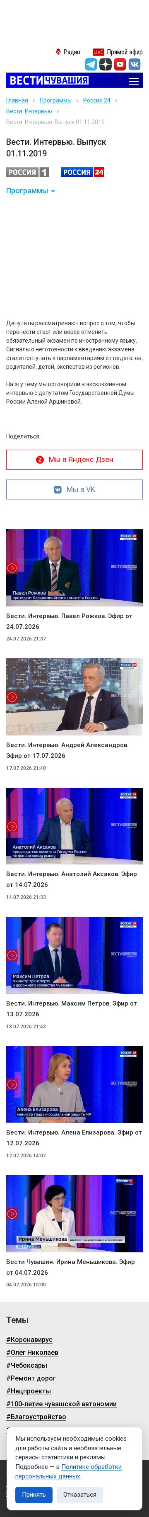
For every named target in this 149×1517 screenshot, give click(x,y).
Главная (17, 100)
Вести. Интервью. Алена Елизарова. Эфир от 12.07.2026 (74, 1138)
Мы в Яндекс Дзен (81, 459)
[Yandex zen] (105, 64)
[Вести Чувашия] (47, 81)
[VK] (134, 64)
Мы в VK (81, 489)
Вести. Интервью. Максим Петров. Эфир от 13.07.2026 (71, 1009)
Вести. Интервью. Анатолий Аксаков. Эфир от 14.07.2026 (71, 879)
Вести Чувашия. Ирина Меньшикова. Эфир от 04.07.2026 (70, 1267)
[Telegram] (91, 64)
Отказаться (79, 1494)
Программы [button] (27, 191)
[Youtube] (120, 64)
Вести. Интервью (29, 111)
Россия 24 (97, 100)
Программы (56, 100)
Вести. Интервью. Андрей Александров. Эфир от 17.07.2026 (67, 750)
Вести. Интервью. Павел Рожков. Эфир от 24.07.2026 (69, 621)
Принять (34, 1494)
